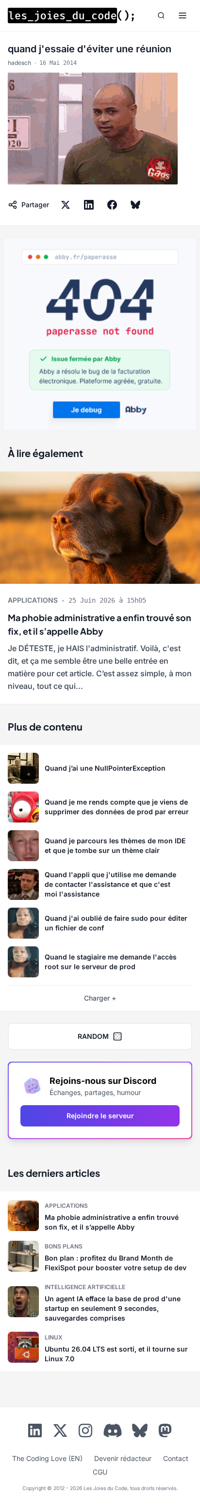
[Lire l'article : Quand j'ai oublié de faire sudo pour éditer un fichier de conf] (100, 923)
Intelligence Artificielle (85, 1287)
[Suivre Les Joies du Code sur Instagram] (85, 1432)
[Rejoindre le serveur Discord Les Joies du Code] (112, 1430)
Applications (33, 600)
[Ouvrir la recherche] (161, 15)
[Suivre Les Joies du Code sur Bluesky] (140, 1432)
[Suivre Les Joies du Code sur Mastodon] (165, 1432)
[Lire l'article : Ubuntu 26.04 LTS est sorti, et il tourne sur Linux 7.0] (100, 1347)
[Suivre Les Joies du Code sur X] (60, 1432)
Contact (175, 1458)
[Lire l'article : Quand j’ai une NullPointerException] (100, 768)
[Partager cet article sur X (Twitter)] (65, 204)
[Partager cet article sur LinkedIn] (89, 204)
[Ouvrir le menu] (182, 15)
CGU (100, 1472)
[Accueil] (71, 15)
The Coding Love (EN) (47, 1458)
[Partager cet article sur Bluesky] (135, 204)
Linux (54, 1337)
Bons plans (64, 1246)
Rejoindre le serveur (100, 1115)
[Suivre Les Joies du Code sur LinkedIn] (35, 1432)
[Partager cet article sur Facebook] (112, 204)
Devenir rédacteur (122, 1458)
